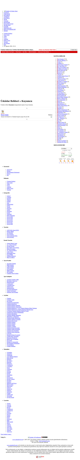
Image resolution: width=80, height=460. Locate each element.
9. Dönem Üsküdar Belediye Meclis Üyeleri (18, 311)
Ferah (8, 368)
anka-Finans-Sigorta (62, 64)
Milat (8, 420)
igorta (58, 128)
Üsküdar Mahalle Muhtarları (14, 315)
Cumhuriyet (10, 365)
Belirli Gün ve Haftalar (12, 339)
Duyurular (9, 340)
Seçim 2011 (10, 222)
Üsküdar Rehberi (8, 33)
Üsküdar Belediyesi (12, 304)
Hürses (8, 414)
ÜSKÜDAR (7, 14)
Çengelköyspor (10, 285)
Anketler (6, 39)
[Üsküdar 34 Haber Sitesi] (11, 11)
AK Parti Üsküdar (11, 263)
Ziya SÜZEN (10, 234)
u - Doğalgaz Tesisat (62, 132)
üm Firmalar (60, 59)
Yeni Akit (9, 427)
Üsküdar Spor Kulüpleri (13, 330)
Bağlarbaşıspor (10, 282)
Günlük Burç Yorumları (13, 336)
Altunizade (9, 355)
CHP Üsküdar (10, 266)
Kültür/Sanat (10, 204)
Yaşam (8, 207)
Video (5, 36)
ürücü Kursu (60, 133)
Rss (8, 175)
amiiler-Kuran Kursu (62, 76)
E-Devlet (9, 333)
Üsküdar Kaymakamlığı (13, 302)
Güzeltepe (9, 369)
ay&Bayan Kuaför (62, 69)
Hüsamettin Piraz (11, 253)
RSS (5, 44)
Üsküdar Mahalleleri (12, 314)
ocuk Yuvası (60, 80)
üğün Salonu (60, 83)
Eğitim (8, 205)
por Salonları (60, 130)
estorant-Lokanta (61, 123)
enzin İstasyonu (61, 70)
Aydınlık (9, 406)
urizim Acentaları (61, 140)
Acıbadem (9, 352)
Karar (8, 417)
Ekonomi (9, 208)
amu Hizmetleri (61, 100)
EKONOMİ (7, 22)
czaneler (59, 84)
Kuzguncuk (10, 377)
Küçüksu (9, 380)
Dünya (8, 412)
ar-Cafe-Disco (61, 66)
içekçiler (59, 77)
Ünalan (8, 393)
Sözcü (8, 423)
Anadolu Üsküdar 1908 (13, 279)
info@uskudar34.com (44, 441)
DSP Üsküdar (10, 267)
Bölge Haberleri (11, 215)
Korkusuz (9, 419)
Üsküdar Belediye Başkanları (14, 307)
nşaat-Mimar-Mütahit (62, 97)
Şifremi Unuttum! (32, 52)
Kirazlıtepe (9, 375)
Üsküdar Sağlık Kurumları (13, 329)
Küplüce (9, 382)
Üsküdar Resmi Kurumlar (13, 328)
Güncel (8, 196)
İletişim (8, 171)
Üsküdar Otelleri (11, 325)
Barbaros (9, 359)
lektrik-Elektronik (61, 87)
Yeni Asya (9, 431)
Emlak (8, 212)
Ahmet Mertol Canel (12, 243)
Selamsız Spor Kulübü (12, 292)
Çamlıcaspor (10, 284)
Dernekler (9, 211)
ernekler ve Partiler (62, 81)
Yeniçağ (9, 430)
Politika (9, 201)
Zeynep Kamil (10, 397)
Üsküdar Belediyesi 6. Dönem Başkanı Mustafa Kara (20, 309)
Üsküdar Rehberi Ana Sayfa (7, 52)
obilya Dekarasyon (62, 109)
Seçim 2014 (10, 221)
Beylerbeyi (9, 361)
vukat (59, 62)
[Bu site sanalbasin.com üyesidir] (40, 457)
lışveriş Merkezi (61, 60)
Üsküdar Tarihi (10, 299)
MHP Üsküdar (10, 270)
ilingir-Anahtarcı (61, 78)
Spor (8, 203)
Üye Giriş (25, 52)
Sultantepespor (10, 288)
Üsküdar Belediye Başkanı (13, 305)
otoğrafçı (59, 91)
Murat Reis (9, 386)
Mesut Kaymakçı (11, 249)
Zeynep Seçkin (10, 246)
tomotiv (59, 119)
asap (58, 101)
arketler (59, 108)
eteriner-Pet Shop (61, 142)
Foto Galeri (6, 35)
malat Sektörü (60, 95)
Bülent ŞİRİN (10, 231)
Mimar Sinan (10, 384)
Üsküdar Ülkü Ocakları (12, 273)
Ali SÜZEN (10, 233)
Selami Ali (9, 389)
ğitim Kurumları (61, 85)
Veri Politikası (10, 344)
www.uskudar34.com (17, 439)
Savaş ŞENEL (10, 237)
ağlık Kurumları (61, 125)
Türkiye (9, 200)
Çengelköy (9, 366)
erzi (58, 139)
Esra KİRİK (10, 254)
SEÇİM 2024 (7, 25)
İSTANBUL (7, 15)
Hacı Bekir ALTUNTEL (13, 247)
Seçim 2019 (10, 218)
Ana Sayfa (9, 169)
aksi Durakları (61, 136)
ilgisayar (59, 73)
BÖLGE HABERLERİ (10, 29)
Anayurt (9, 405)
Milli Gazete (10, 421)
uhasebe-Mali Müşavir (63, 111)
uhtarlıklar (60, 112)
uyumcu (59, 107)
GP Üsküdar (10, 269)
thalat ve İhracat (61, 98)
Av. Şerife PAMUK (12, 250)
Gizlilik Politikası (11, 346)
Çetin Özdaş (10, 252)
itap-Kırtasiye (60, 104)
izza (58, 121)
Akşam (8, 403)
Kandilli (9, 372)
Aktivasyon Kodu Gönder (43, 52)
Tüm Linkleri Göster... (6, 434)
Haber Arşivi (7, 40)
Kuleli (8, 376)
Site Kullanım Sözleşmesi (13, 172)
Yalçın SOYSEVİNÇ (12, 236)
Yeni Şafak (9, 429)
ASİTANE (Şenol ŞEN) (13, 230)
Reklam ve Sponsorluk (12, 342)
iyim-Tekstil (60, 92)
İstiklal (8, 416)
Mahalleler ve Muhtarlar (13, 316)
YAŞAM (6, 21)
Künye (8, 173)
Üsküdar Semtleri (11, 322)
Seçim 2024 (10, 217)
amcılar (59, 74)
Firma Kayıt (18, 52)
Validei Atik (10, 394)
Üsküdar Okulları (11, 323)
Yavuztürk (9, 396)
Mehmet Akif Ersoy (12, 383)
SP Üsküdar (10, 272)
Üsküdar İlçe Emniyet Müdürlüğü (15, 312)
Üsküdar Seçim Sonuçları (13, 332)
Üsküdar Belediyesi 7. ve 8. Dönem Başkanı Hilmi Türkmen (22, 308)
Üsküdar (9, 197)
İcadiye (8, 370)
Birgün (8, 407)
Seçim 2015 (10, 220)
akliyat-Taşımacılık (62, 114)
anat (58, 126)
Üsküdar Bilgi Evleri (12, 321)
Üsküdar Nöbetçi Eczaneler (13, 319)
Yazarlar (6, 42)
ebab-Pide (60, 102)
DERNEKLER (7, 28)
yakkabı (59, 63)
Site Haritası (7, 43)
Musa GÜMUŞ (11, 257)
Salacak (9, 387)
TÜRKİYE (6, 16)
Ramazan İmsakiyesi (12, 337)
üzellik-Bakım (61, 94)
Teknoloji (9, 214)
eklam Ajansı (60, 122)
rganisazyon (60, 116)
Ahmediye (9, 353)
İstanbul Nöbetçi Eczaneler (13, 335)
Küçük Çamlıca (11, 379)
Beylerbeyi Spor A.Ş (12, 281)
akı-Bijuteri (60, 135)
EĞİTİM (6, 26)
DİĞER (6, 31)
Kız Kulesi (9, 301)
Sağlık (8, 210)
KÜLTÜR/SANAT (8, 23)
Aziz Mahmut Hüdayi (12, 356)
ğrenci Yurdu (60, 115)
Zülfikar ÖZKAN (11, 256)
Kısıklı (8, 373)
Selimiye (9, 390)
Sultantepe (9, 391)
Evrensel (9, 413)
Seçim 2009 (10, 224)
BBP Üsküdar (10, 265)
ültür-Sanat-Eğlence (62, 105)
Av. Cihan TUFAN (11, 245)
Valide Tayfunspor (11, 291)
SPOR (5, 19)
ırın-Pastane (60, 90)
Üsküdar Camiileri (11, 326)
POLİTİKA (7, 18)
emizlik (59, 138)
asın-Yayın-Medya (62, 67)
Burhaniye (9, 363)
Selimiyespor (10, 286)
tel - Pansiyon (61, 118)
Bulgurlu (9, 362)
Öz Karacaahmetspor (12, 289)
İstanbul (9, 198)
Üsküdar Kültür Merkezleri (13, 318)
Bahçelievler (10, 358)
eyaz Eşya (60, 71)
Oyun (5, 37)
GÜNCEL (6, 12)
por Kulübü (60, 129)
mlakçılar (59, 88)
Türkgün (9, 426)
